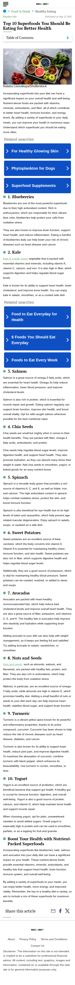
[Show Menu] (5, 3)
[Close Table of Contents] (67, 38)
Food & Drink (20, 11)
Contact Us (37, 945)
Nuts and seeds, (13, 664)
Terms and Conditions (54, 939)
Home (4, 11)
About (11, 939)
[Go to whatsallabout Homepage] (42, 4)
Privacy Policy (27, 939)
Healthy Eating (45, 11)
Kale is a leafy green (15, 258)
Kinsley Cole (10, 16)
